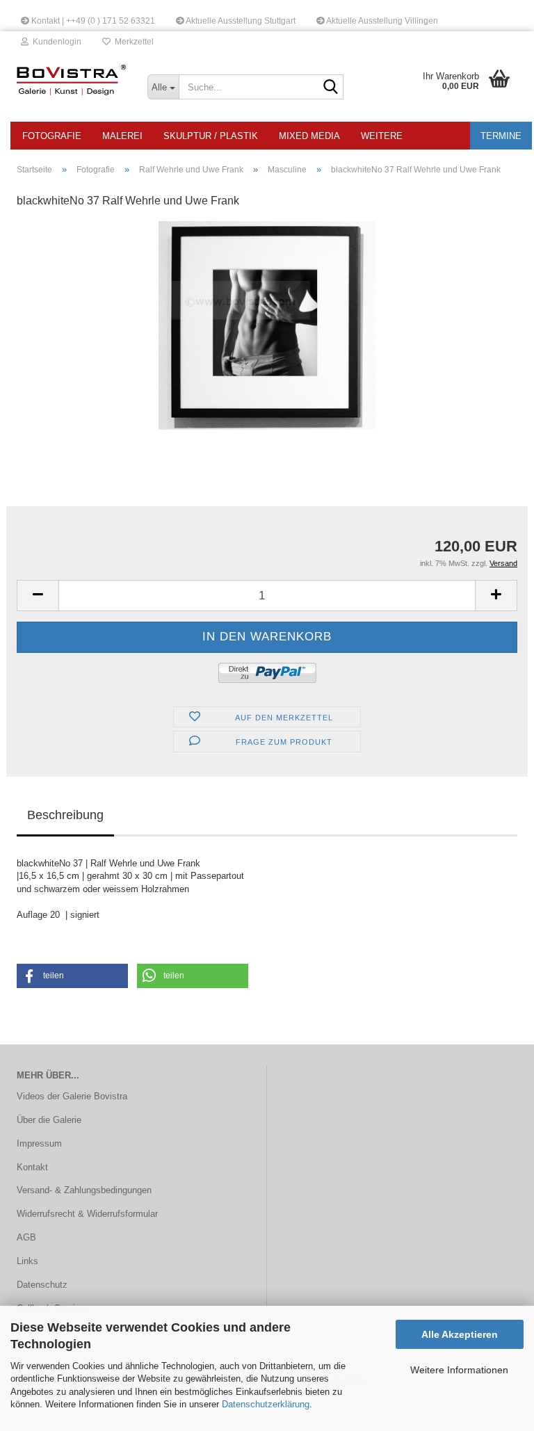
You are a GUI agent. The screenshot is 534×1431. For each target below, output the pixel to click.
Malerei (122, 136)
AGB (26, 1237)
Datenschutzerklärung (265, 1404)
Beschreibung (65, 815)
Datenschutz (42, 1284)
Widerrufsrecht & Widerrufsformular (87, 1213)
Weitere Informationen (459, 1369)
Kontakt (32, 1167)
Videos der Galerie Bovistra (72, 1096)
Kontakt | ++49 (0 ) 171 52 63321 (92, 21)
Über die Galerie (49, 1120)
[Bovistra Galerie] (72, 80)
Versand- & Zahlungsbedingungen (84, 1190)
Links (27, 1261)
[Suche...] (330, 87)
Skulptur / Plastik (210, 136)
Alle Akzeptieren (459, 1334)
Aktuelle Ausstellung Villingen (381, 21)
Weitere (382, 136)
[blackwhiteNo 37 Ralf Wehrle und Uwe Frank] (267, 325)
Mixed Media (309, 136)
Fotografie (51, 136)
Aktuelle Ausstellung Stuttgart (240, 21)
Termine (500, 136)
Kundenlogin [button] (55, 42)
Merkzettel (132, 42)
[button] (37, 595)
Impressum (39, 1143)
